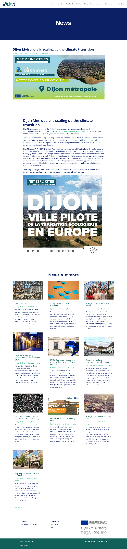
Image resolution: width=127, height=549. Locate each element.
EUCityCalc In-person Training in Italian (62, 419)
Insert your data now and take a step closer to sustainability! (27, 417)
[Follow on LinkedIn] (52, 527)
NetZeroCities (28, 138)
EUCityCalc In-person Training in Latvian (98, 417)
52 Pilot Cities (89, 140)
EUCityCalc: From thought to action (97, 304)
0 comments (44, 53)
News (36, 53)
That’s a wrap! (20, 303)
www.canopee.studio (100, 541)
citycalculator (19, 53)
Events (17, 481)
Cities (86, 4)
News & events (95, 4)
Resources (108, 4)
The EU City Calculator (73, 4)
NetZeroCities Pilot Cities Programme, (71, 131)
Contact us (120, 4)
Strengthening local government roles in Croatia (97, 361)
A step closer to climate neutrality (60, 304)
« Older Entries (18, 507)
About (60, 4)
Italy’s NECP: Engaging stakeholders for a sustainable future (27, 357)
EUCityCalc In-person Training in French (27, 474)
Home (53, 4)
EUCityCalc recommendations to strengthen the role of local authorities (62, 362)
